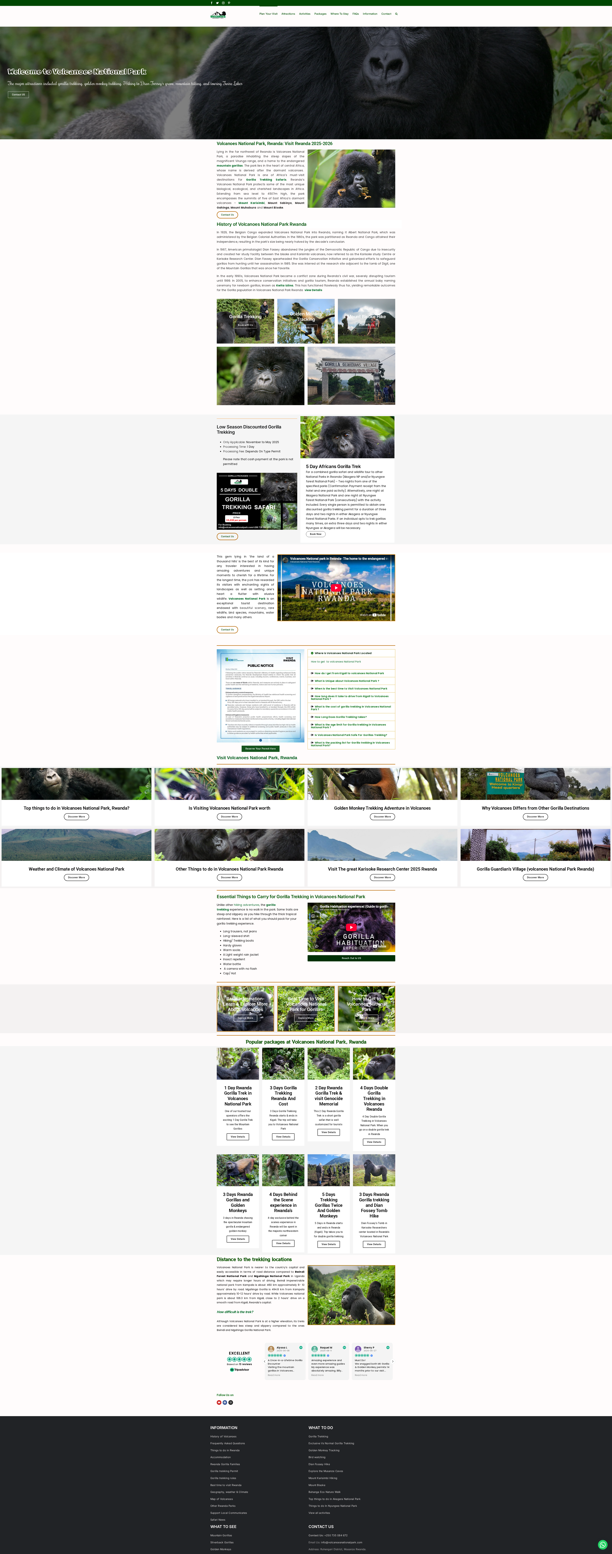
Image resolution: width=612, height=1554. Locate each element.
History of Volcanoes (223, 1436)
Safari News (217, 1519)
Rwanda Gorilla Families (225, 1464)
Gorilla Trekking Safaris (266, 180)
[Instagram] (223, 3)
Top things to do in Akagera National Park (335, 1499)
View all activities (319, 1512)
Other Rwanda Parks (222, 1505)
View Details (238, 1136)
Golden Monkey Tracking (324, 1450)
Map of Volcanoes (221, 1499)
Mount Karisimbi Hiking (323, 1478)
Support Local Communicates (228, 1512)
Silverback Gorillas (222, 1542)
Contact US (18, 94)
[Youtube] (219, 1402)
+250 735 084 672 (336, 1535)
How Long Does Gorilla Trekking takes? (341, 717)
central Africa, (294, 166)
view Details (313, 290)
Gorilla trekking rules (223, 1478)
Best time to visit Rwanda (225, 1485)
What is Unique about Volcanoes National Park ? (347, 681)
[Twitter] (217, 3)
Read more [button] (274, 1375)
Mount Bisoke (317, 1485)
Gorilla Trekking (319, 1436)
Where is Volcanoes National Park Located (343, 653)
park (250, 580)
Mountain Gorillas (221, 1535)
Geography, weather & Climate (229, 1492)
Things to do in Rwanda (225, 1450)
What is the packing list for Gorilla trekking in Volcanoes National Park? (350, 744)
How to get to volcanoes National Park (336, 661)
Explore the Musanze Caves (326, 1471)
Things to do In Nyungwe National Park (333, 1505)
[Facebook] (211, 3)
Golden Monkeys (220, 1549)
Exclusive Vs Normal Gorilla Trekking (331, 1443)
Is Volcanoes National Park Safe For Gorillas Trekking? (351, 735)
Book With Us (366, 325)
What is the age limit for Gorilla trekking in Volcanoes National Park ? (348, 726)
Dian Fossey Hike (319, 1464)
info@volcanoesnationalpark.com (341, 1542)
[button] (396, 13)
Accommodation (220, 1457)
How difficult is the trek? (235, 1312)
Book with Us (245, 325)
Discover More (76, 816)
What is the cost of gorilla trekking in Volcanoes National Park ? (351, 708)
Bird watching (317, 1457)
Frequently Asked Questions (227, 1443)
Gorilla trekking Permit (224, 1471)
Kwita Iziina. (285, 285)
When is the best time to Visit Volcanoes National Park (351, 688)
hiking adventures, (247, 905)
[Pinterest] (229, 3)
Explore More (245, 1018)
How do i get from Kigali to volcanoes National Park (349, 673)
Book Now (316, 534)
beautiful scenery (253, 608)
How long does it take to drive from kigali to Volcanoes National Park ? (350, 697)
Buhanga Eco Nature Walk (325, 1492)
